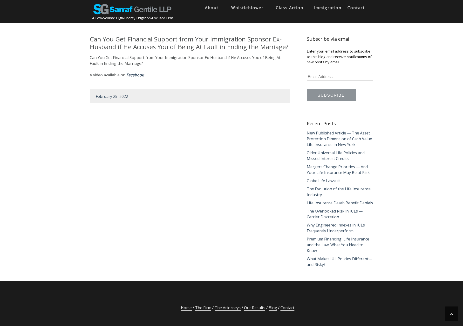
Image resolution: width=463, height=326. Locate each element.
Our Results (254, 307)
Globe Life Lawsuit (323, 180)
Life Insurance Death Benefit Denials (340, 203)
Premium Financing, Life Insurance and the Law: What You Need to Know (338, 244)
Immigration (327, 7)
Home (186, 307)
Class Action (289, 7)
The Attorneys (228, 307)
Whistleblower (247, 7)
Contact (356, 7)
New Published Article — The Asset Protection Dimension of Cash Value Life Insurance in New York (339, 138)
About (211, 7)
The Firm (203, 307)
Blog (273, 307)
